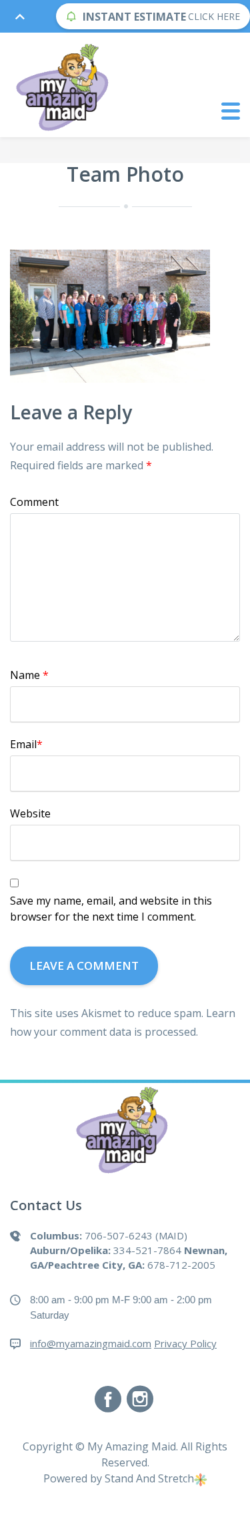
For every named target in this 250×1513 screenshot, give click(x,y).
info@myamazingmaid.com (90, 1343)
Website (30, 813)
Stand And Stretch (149, 1478)
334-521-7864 (147, 1250)
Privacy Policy (185, 1343)
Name (29, 675)
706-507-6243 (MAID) (136, 1235)
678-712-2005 (181, 1264)
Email (26, 744)
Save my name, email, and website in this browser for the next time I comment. (111, 908)
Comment (34, 502)
